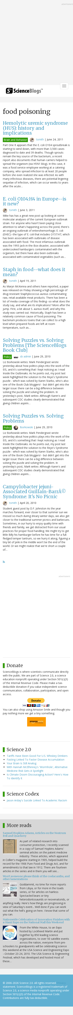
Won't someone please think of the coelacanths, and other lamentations (36, 878)
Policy (7, 357)
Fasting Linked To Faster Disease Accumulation (35, 759)
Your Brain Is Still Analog (21, 763)
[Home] (24, 92)
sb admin (25, 356)
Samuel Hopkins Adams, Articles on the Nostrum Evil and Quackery (34, 834)
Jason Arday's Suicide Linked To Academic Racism (37, 800)
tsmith (40, 139)
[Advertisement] (36, 42)
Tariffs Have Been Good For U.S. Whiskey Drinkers (37, 756)
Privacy (61, 983)
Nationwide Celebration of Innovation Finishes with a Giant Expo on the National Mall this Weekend (36, 921)
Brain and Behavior (15, 140)
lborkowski (26, 427)
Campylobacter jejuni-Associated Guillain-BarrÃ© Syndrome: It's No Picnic (34, 492)
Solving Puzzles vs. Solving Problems (33, 418)
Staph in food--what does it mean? (34, 272)
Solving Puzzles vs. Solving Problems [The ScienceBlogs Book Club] (34, 345)
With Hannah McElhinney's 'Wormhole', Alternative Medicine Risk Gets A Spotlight (37, 769)
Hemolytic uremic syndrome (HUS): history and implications (35, 128)
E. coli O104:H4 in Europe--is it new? (34, 201)
